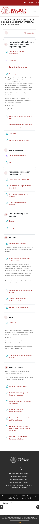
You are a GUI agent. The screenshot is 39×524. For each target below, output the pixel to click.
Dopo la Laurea (16, 367)
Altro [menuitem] (34, 11)
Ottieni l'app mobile (9, 510)
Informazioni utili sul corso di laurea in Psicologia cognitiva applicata (21, 44)
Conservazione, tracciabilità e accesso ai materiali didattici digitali (23, 519)
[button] (26, 3)
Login (37, 2)
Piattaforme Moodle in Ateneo (18, 473)
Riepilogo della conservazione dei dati (15, 505)
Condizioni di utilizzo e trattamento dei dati (12, 518)
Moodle (29, 498)
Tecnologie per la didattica (18, 476)
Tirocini (12, 238)
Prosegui (19, 522)
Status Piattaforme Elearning (19, 482)
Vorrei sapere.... (16, 150)
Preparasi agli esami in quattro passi (19, 173)
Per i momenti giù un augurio (18, 215)
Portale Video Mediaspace (18, 479)
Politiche (5, 508)
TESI (11, 317)
